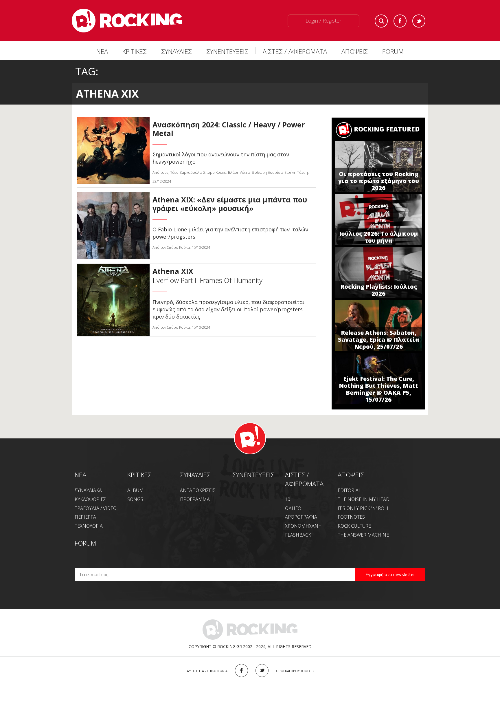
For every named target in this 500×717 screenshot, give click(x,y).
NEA (80, 474)
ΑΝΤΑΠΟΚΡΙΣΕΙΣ (198, 490)
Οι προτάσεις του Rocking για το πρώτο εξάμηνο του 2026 (378, 181)
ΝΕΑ (102, 51)
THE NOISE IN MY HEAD (363, 499)
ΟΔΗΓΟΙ (294, 508)
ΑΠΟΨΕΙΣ (354, 51)
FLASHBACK (298, 535)
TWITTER (262, 670)
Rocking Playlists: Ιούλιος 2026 (378, 290)
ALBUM (135, 490)
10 (287, 499)
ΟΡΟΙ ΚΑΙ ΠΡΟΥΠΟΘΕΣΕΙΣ (295, 671)
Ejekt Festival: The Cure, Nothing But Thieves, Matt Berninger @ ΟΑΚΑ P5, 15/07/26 (378, 389)
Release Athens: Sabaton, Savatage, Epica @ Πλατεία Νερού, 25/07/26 (378, 339)
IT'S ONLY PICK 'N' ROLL (363, 508)
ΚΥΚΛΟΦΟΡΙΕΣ (90, 499)
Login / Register (323, 20)
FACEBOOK (241, 670)
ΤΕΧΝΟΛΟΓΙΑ (89, 526)
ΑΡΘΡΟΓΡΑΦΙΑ (301, 517)
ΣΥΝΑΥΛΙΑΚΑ (88, 490)
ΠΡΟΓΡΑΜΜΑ (195, 499)
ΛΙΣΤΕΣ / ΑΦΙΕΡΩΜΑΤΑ (295, 51)
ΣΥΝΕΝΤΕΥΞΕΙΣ (227, 51)
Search (381, 21)
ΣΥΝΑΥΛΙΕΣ (176, 51)
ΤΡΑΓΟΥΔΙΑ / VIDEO (96, 508)
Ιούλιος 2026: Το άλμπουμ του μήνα (378, 237)
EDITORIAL (349, 490)
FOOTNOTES (351, 517)
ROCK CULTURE (354, 526)
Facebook (400, 21)
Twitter (418, 21)
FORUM (393, 51)
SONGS (135, 499)
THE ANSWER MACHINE (363, 535)
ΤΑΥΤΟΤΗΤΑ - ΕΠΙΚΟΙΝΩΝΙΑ (206, 671)
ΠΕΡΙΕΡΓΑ (85, 517)
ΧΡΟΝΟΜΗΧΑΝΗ (303, 526)
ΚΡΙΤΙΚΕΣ (134, 51)
